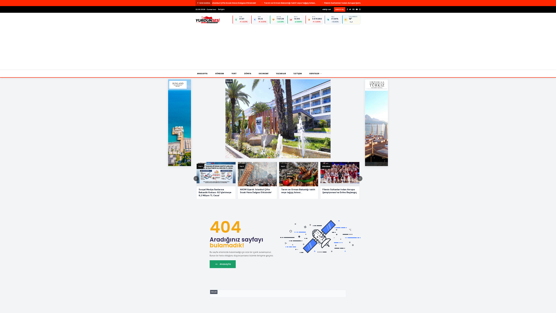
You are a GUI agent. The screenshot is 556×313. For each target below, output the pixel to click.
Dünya (247, 73)
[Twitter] (350, 9)
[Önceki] (196, 178)
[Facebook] (347, 9)
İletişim (221, 9)
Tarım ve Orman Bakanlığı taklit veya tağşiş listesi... (252, 3)
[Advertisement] (282, 46)
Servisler (314, 73)
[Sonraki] (359, 178)
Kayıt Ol (339, 9)
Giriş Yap (326, 9)
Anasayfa (202, 73)
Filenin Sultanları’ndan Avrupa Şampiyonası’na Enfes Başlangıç (318, 3)
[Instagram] (360, 9)
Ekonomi (263, 73)
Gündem (219, 73)
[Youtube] (357, 9)
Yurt (234, 73)
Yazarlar (281, 73)
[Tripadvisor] (353, 9)
